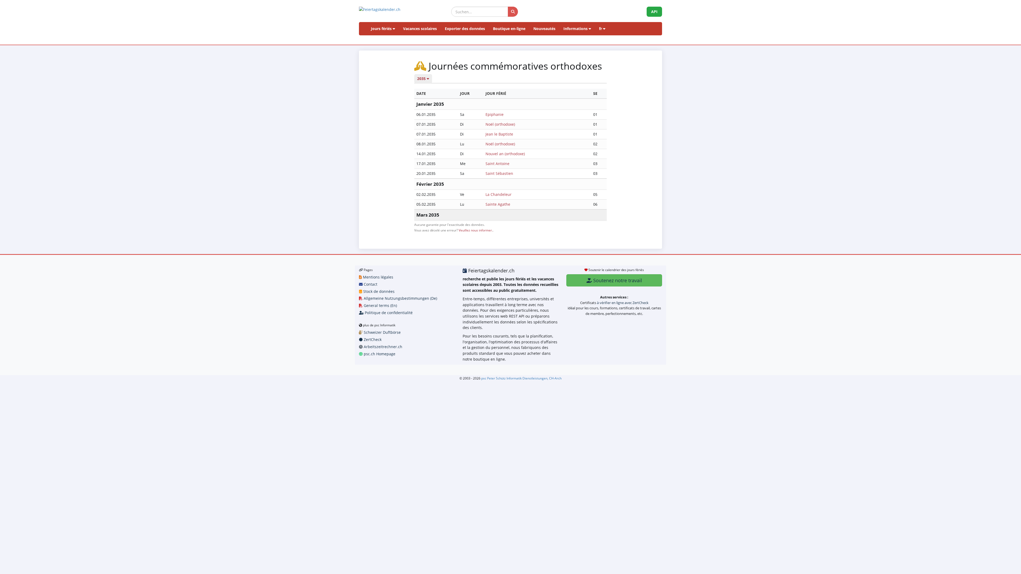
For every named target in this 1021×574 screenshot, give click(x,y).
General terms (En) (380, 305)
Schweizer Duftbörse (382, 332)
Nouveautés (544, 28)
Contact (370, 284)
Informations (576, 28)
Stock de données (378, 291)
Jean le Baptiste (499, 134)
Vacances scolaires (420, 28)
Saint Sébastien (499, 173)
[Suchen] (513, 12)
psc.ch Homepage (379, 353)
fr (601, 28)
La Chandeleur (499, 194)
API (654, 11)
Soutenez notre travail (617, 280)
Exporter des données (465, 28)
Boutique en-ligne (509, 28)
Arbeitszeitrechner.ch (382, 346)
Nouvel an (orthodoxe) (505, 153)
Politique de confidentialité (388, 312)
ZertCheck (372, 339)
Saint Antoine (497, 163)
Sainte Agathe (498, 204)
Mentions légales (377, 277)
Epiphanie (495, 114)
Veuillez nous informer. (476, 230)
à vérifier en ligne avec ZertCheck (622, 302)
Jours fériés (382, 28)
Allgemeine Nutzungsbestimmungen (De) (400, 298)
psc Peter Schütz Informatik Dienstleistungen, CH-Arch (521, 378)
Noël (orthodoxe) (500, 124)
